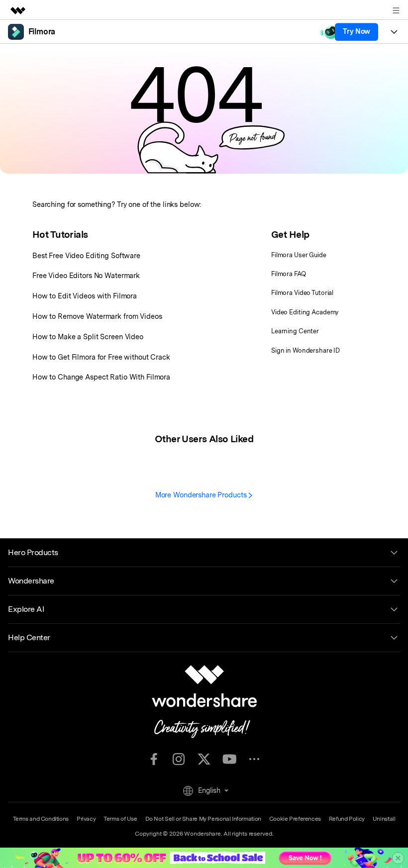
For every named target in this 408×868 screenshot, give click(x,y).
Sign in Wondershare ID (305, 350)
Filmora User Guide (298, 255)
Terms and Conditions (41, 818)
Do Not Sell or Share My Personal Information (203, 818)
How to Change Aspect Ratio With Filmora (101, 377)
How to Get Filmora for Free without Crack (101, 357)
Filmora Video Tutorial (302, 292)
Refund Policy (347, 818)
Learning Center (295, 331)
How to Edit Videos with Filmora (84, 295)
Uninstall (384, 818)
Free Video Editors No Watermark (86, 275)
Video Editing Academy (304, 312)
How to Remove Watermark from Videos (97, 316)
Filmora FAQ (288, 274)
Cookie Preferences (295, 818)
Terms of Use (120, 818)
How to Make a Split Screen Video (87, 336)
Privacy (86, 818)
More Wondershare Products (202, 494)
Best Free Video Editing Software (86, 255)
